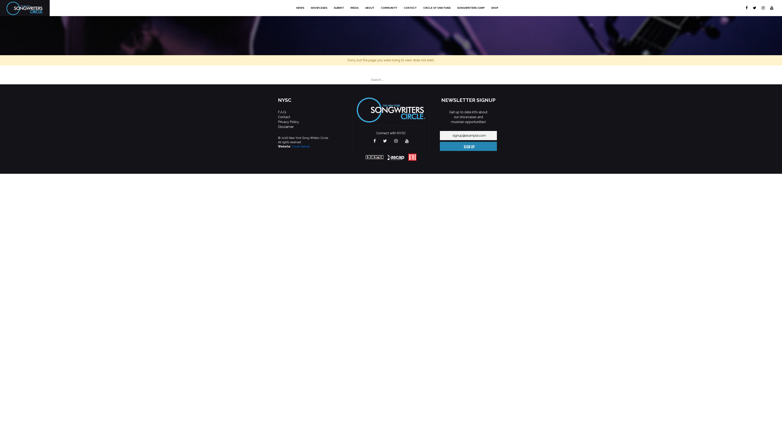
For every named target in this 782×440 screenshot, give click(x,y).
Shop (494, 8)
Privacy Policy (288, 122)
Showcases (319, 8)
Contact (410, 8)
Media (354, 8)
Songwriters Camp (471, 8)
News (300, 8)
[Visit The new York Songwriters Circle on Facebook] (746, 8)
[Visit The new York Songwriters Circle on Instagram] (763, 8)
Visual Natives (301, 146)
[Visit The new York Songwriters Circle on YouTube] (771, 8)
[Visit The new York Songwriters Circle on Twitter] (755, 8)
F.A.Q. (282, 112)
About (369, 8)
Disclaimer (286, 127)
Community (389, 8)
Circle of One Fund (437, 8)
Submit (339, 8)
